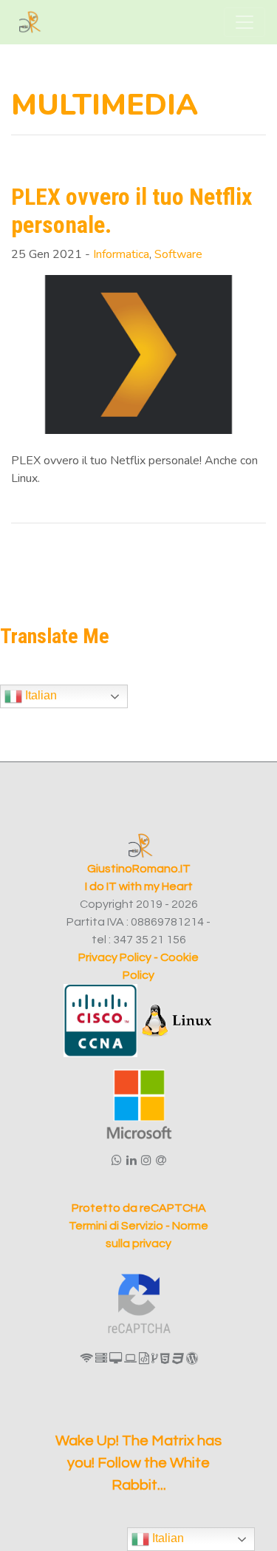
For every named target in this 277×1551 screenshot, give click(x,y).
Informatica (121, 254)
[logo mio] (30, 22)
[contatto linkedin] (131, 1161)
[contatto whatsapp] (117, 1161)
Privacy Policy (114, 957)
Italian (39, 695)
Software (178, 254)
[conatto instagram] (146, 1161)
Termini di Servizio (117, 1226)
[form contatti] (161, 1161)
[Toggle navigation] (244, 22)
